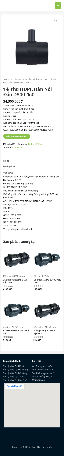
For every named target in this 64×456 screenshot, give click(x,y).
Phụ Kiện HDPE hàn (22, 79)
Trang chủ (7, 79)
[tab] (32, 161)
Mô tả (6, 160)
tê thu (19, 147)
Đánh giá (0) (9, 166)
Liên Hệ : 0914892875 (16, 136)
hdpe (14, 147)
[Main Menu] (58, 5)
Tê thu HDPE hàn (40, 79)
